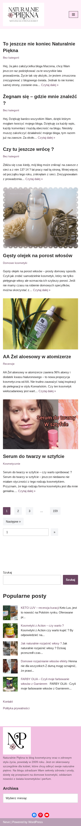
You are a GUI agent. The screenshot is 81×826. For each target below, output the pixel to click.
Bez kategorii (11, 57)
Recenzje (9, 363)
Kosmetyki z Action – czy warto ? (42, 625)
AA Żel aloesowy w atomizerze (37, 356)
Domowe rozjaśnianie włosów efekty (44, 661)
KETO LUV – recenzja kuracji (40, 607)
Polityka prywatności (16, 708)
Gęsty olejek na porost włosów (37, 255)
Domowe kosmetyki (15, 262)
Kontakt (8, 701)
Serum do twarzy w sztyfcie (33, 456)
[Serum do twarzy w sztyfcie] (40, 424)
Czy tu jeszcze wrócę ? (28, 149)
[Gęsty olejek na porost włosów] (40, 217)
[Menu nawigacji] (73, 14)
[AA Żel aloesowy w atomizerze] (40, 323)
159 (55, 511)
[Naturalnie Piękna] (23, 14)
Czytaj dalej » (49, 85)
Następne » (13, 521)
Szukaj (7, 572)
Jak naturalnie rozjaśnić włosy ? (41, 643)
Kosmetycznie (11, 463)
